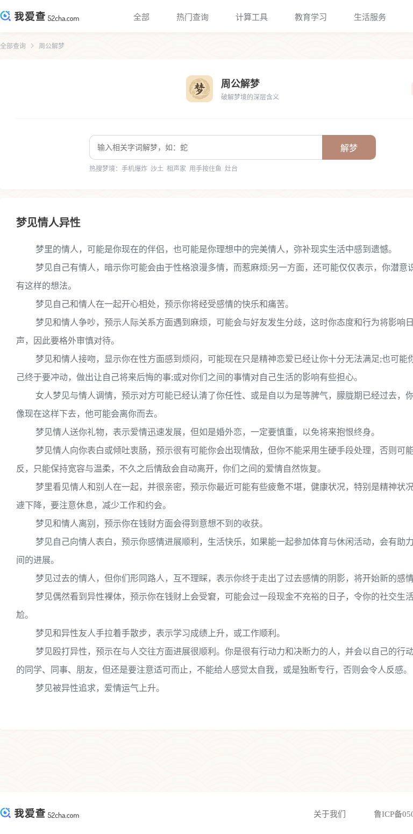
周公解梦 (52, 46)
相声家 (176, 169)
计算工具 (252, 17)
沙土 (157, 169)
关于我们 (330, 814)
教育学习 (311, 17)
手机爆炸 (134, 169)
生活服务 (370, 17)
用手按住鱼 (205, 169)
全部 (141, 17)
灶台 (231, 169)
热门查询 (192, 17)
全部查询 (13, 46)
